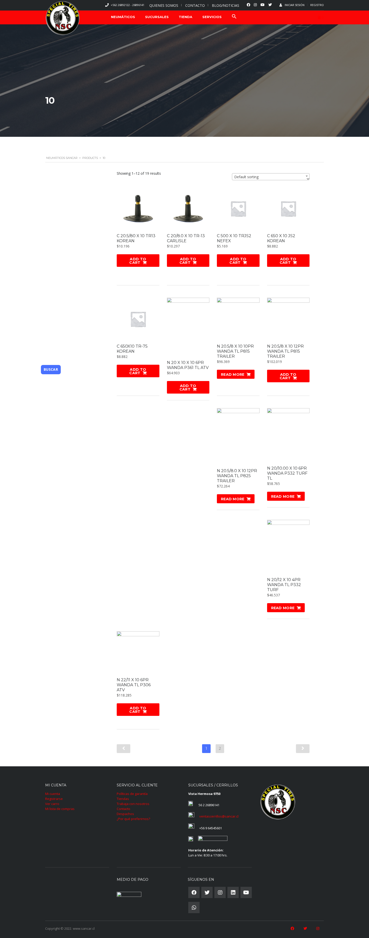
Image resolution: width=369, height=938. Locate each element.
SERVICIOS (212, 17)
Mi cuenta (52, 793)
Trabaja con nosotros (133, 803)
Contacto (123, 808)
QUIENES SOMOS (163, 5)
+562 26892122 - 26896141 (127, 5)
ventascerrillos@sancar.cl (218, 816)
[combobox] (271, 176)
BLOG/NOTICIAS (225, 5)
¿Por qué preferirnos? (133, 819)
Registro (317, 5)
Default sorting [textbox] (246, 176)
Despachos (125, 813)
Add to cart (137, 261)
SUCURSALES (157, 17)
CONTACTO (195, 5)
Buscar (51, 369)
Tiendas (123, 798)
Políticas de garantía (132, 793)
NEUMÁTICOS (123, 17)
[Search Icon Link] (234, 17)
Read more (232, 374)
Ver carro (52, 803)
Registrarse (54, 798)
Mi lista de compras (60, 808)
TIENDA (185, 17)
